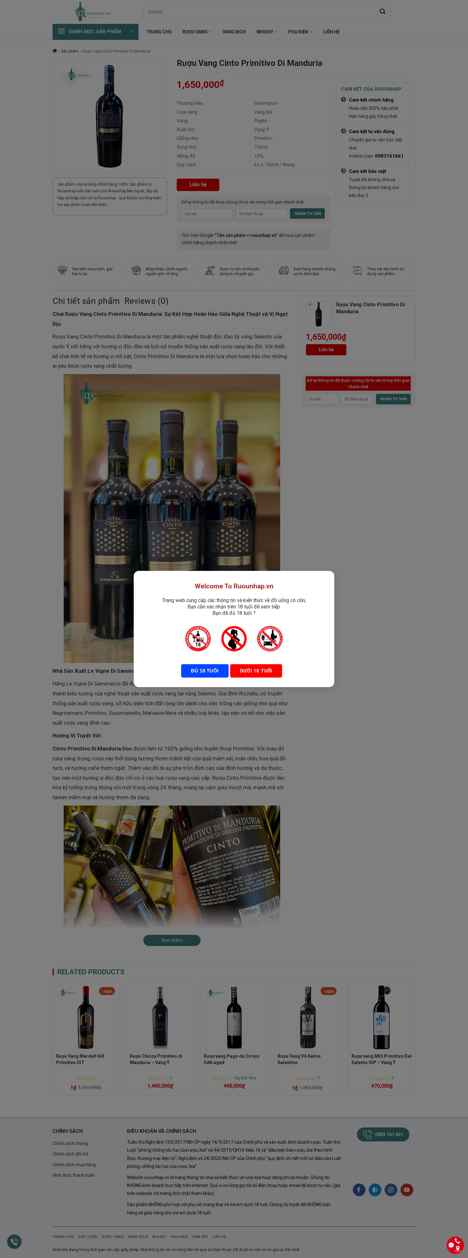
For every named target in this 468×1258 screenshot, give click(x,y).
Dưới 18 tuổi (256, 671)
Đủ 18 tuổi (205, 670)
